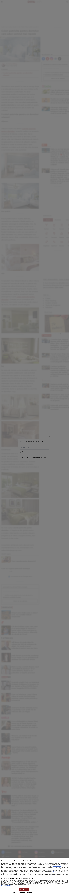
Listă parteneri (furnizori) (6, 885)
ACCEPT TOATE (24, 889)
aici (53, 871)
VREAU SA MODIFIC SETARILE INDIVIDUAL (23, 892)
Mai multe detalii (57, 866)
